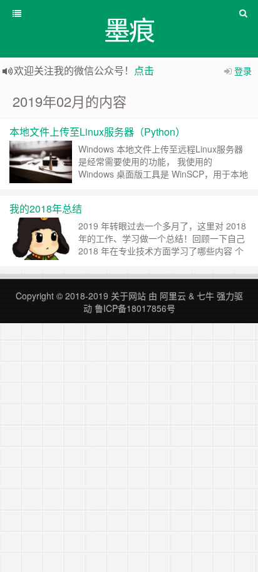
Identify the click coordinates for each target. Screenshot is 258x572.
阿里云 (173, 295)
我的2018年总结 (45, 208)
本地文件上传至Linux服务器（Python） (97, 131)
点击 (144, 70)
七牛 (205, 295)
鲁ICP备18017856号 (135, 308)
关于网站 (128, 295)
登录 (243, 70)
